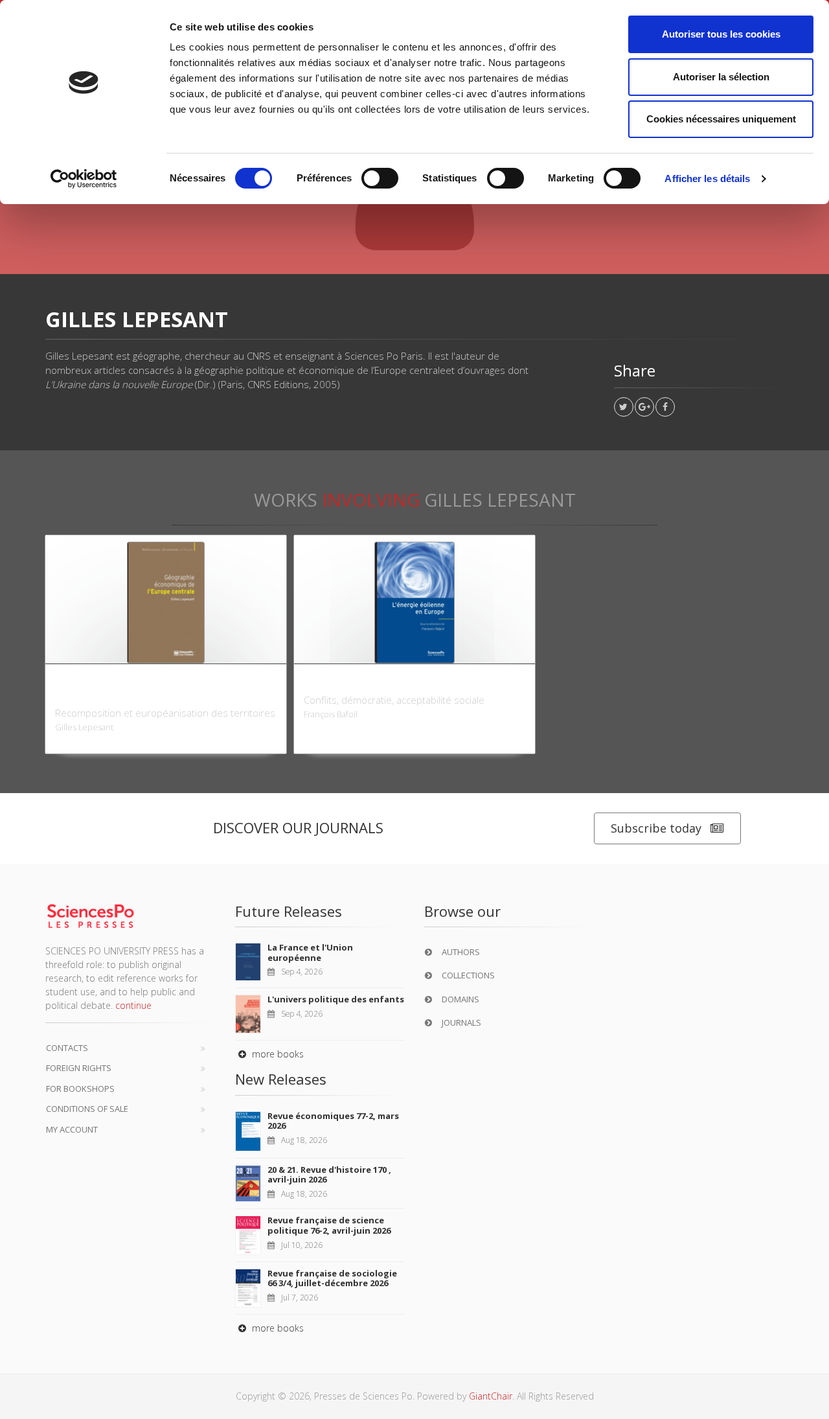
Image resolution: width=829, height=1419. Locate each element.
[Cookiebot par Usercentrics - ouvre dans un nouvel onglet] (84, 179)
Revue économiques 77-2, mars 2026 (333, 1121)
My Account (72, 1129)
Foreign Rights (78, 1068)
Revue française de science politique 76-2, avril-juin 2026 (329, 1225)
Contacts (67, 1048)
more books (276, 1054)
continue (133, 1005)
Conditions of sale (87, 1108)
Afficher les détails (707, 178)
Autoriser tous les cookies (721, 34)
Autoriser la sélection (721, 76)
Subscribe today (656, 828)
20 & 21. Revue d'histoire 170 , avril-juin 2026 (329, 1175)
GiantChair (490, 1396)
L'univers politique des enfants (335, 999)
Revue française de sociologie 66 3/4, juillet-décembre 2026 (332, 1278)
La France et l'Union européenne (310, 952)
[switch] (379, 178)
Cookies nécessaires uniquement (721, 118)
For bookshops (80, 1088)
